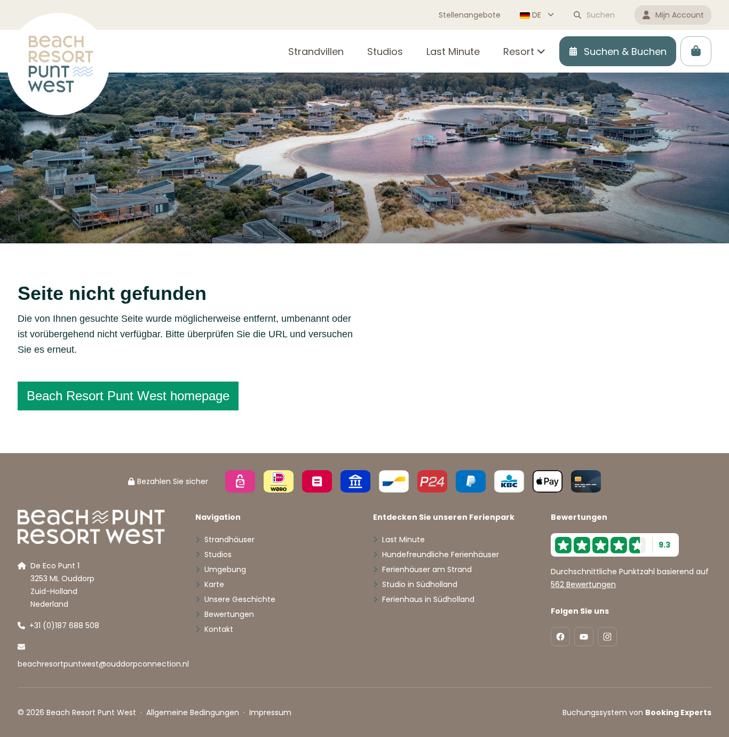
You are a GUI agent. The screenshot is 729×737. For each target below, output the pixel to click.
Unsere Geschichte (239, 599)
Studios (218, 554)
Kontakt (218, 629)
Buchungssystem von (636, 712)
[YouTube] (583, 636)
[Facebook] (560, 636)
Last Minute (403, 539)
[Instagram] (607, 636)
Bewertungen (229, 614)
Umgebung (225, 569)
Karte (214, 584)
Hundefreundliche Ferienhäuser (440, 554)
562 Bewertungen (583, 584)
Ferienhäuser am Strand (427, 569)
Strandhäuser (229, 539)
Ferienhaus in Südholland (428, 599)
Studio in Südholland (419, 584)
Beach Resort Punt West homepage (128, 396)
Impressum (270, 712)
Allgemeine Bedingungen (192, 712)
